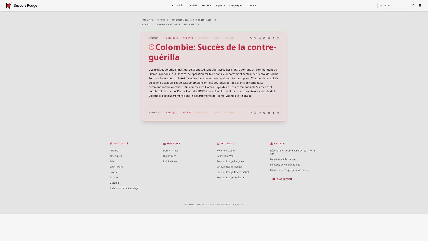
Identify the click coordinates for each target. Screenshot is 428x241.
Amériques (162, 20)
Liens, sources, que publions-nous (289, 170)
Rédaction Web (225, 155)
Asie (112, 161)
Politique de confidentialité (285, 164)
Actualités (177, 5)
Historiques (169, 155)
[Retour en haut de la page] (420, 233)
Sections (206, 5)
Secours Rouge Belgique (230, 161)
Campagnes (236, 5)
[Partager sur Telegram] (264, 38)
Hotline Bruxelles (226, 150)
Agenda (220, 5)
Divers (113, 172)
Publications (170, 161)
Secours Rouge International (233, 172)
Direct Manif (117, 166)
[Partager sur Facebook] (251, 38)
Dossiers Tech (171, 150)
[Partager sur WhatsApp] (260, 38)
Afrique (114, 150)
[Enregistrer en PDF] (274, 38)
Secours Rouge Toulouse (230, 177)
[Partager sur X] (255, 38)
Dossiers (192, 5)
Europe (114, 177)
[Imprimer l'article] (269, 38)
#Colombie (203, 38)
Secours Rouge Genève (229, 166)
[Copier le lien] (278, 38)
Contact (251, 5)
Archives (146, 24)
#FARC (216, 38)
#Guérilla (229, 38)
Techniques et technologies (125, 188)
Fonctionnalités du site (283, 159)
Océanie (114, 182)
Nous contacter (284, 179)
